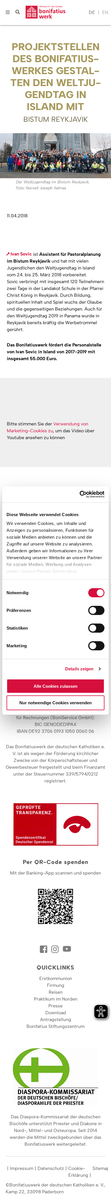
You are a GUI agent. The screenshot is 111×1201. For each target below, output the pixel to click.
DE (92, 12)
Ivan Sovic (21, 254)
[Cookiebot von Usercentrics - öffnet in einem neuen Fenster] (79, 494)
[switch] (96, 610)
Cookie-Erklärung (78, 1172)
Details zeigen (79, 668)
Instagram (55, 949)
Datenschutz (51, 1168)
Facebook (44, 949)
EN (105, 12)
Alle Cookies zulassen (55, 685)
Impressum (21, 1168)
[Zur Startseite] (56, 12)
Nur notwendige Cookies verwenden (55, 702)
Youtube (67, 949)
